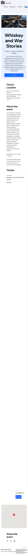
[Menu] (24, 7)
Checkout (18, 497)
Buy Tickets (14, 75)
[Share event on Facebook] (7, 541)
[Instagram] (22, 547)
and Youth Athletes (9, 3)
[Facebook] (23, 547)
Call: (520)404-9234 (6, 549)
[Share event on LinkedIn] (14, 541)
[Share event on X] (11, 541)
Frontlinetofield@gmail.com (9, 551)
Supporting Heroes (8, 2)
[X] (24, 547)
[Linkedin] (25, 547)
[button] (26, 7)
